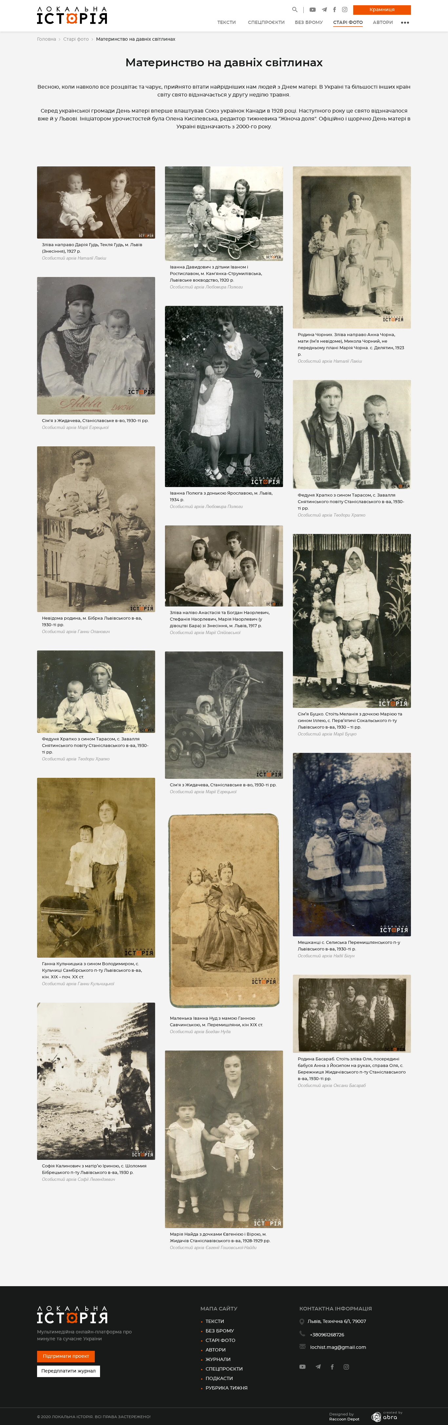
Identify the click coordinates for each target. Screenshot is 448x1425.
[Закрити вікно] (290, 658)
